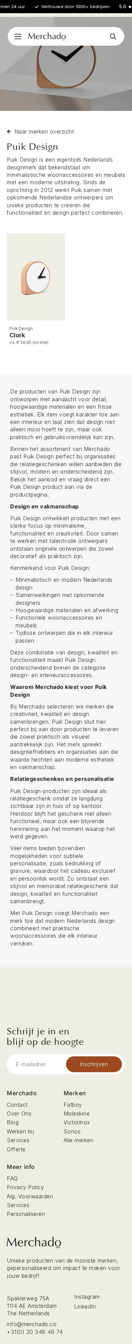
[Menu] (18, 36)
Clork (17, 335)
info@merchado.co (32, 1324)
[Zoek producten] (113, 36)
